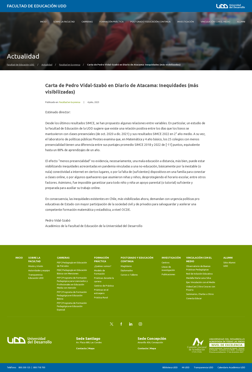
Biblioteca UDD (170, 367)
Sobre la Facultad (34, 259)
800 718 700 (39, 367)
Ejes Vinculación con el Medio (200, 282)
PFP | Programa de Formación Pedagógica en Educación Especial (72, 306)
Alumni (228, 257)
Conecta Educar (194, 298)
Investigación (171, 257)
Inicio (19, 257)
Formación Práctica (101, 259)
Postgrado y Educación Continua (137, 259)
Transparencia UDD (203, 367)
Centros (166, 262)
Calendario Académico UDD (231, 367)
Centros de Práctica (104, 285)
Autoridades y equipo (39, 270)
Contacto (81, 348)
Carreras (63, 257)
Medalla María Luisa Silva (198, 278)
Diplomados (127, 270)
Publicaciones (168, 274)
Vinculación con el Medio (199, 259)
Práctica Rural (101, 297)
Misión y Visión (35, 266)
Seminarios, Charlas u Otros (200, 294)
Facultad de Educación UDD (36, 6)
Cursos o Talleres (129, 274)
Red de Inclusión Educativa (199, 273)
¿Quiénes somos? (102, 266)
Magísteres (126, 266)
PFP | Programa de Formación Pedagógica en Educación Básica (72, 295)
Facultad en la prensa (69, 64)
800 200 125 (24, 367)
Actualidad (46, 64)
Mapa (91, 348)
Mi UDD (185, 367)
